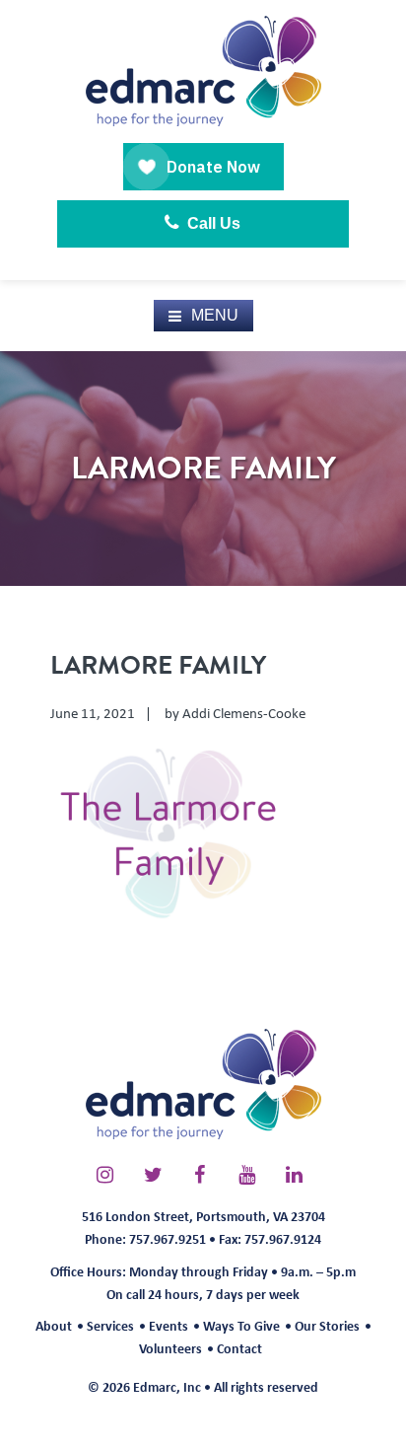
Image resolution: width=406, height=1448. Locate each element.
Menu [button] (214, 315)
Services (110, 1325)
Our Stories (327, 1325)
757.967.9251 (167, 1238)
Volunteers (170, 1348)
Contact (239, 1348)
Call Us (211, 223)
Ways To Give (241, 1325)
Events (168, 1325)
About (53, 1325)
